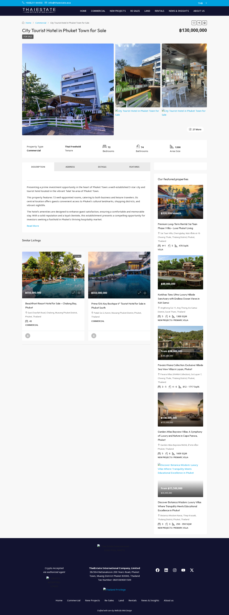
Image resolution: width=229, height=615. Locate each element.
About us (199, 10)
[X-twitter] (192, 570)
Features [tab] (134, 166)
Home (83, 10)
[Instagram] (175, 570)
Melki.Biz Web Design (123, 610)
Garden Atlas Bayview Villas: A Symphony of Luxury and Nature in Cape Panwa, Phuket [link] (180, 435)
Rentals (159, 10)
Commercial (98, 10)
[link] (53, 275)
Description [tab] (38, 166)
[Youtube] (183, 570)
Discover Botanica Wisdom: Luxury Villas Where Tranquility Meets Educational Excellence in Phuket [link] (179, 506)
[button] (194, 22)
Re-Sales (135, 10)
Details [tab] (102, 166)
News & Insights (179, 10)
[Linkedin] (166, 570)
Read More (33, 225)
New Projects (118, 10)
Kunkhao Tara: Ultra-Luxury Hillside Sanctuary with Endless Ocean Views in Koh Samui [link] (179, 298)
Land (147, 10)
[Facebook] (158, 570)
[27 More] (184, 112)
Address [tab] (70, 166)
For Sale (28, 36)
